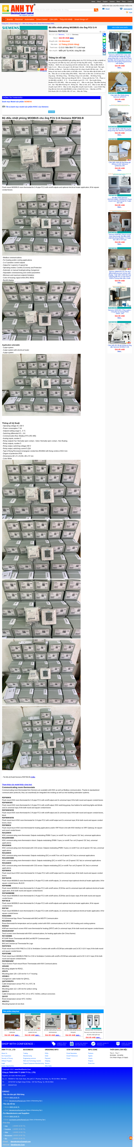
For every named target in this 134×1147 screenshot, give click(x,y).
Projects (90, 1061)
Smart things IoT (81, 19)
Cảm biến (54, 19)
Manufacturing (27, 1056)
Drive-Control (41, 19)
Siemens (61, 34)
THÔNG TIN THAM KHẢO (12, 97)
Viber (6, 1132)
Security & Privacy (7, 1058)
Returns (47, 1063)
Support (105, 1)
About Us (4, 1053)
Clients (90, 1058)
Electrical (19, 19)
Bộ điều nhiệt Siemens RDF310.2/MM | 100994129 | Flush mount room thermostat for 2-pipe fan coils (120, 200)
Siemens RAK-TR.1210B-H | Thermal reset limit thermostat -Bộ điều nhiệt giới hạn (93, 1032)
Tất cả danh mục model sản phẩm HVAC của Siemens (27, 107)
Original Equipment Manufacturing (33, 1063)
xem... (72, 38)
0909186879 (128, 9)
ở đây (33, 777)
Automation (29, 19)
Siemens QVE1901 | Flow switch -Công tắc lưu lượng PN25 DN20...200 (119, 311)
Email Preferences (72, 1056)
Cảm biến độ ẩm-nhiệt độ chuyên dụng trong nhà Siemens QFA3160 (119, 129)
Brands (10, 19)
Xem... (119, 68)
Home (93, 1)
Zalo (6, 1126)
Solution (112, 1)
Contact (130, 1)
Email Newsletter (72, 1053)
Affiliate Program (7, 1061)
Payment (47, 1058)
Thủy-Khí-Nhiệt (66, 19)
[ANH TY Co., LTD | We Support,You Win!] (4, 19)
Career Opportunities (8, 1066)
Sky (6, 1138)
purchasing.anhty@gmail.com (19, 1119)
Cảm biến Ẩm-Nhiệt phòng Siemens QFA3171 (120, 96)
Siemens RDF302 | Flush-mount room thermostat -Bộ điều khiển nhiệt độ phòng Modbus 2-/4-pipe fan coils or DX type (120, 237)
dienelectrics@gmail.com (17, 1101)
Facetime (8, 1129)
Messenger (8, 1135)
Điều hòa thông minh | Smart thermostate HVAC (38, 23)
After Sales (48, 1066)
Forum (68, 1058)
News (118, 1)
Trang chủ (5, 23)
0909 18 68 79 (14, 1097)
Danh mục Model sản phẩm (17, 102)
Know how (91, 1063)
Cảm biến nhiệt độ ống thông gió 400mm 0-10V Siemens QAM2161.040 (120, 164)
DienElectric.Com (18, 1145)
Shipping (47, 1061)
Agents (90, 1056)
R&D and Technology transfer (32, 1061)
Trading (25, 1053)
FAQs (46, 1053)
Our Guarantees (6, 1056)
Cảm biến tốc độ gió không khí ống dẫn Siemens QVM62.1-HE (120, 346)
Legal (3, 1063)
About (99, 1)
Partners (90, 1053)
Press (124, 1)
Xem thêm (51, 111)
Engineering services (29, 1058)
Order (46, 1056)
